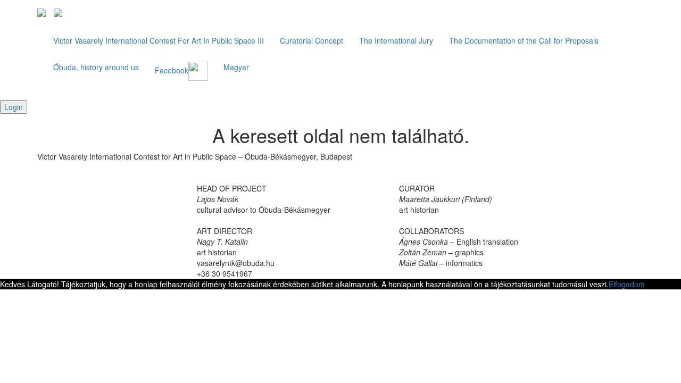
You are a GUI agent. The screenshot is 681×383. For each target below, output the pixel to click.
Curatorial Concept (311, 40)
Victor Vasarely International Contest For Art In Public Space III (158, 40)
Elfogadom (627, 284)
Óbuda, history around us (96, 67)
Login (13, 107)
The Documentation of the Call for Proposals (524, 40)
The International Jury (396, 40)
